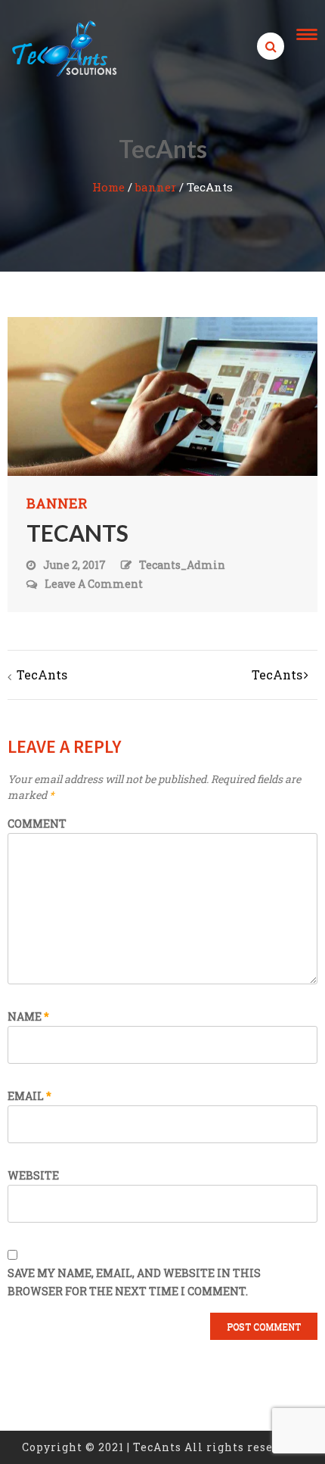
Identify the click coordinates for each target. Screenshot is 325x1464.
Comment (37, 823)
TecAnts (42, 674)
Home (108, 186)
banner (155, 186)
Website (33, 1175)
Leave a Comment (94, 585)
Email (29, 1096)
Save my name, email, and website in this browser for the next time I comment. (134, 1282)
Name (28, 1016)
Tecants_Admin (182, 565)
